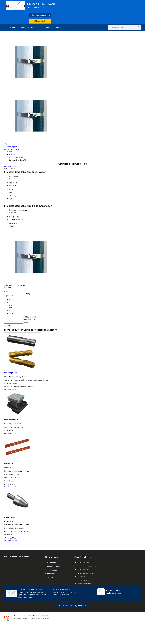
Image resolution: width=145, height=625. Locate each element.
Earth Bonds (81, 577)
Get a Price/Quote (10, 166)
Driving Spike (9, 517)
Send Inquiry (41, 21)
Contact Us (60, 27)
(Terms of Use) (44, 616)
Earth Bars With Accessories (86, 580)
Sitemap (50, 577)
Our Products (45, 27)
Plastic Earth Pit (11, 420)
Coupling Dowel (11, 372)
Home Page (11, 27)
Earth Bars (8, 463)
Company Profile (28, 27)
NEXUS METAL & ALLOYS (41, 5)
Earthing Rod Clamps (84, 570)
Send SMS (82, 605)
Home (11, 152)
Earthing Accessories (16, 157)
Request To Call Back (11, 149)
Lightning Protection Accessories (88, 566)
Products (12, 154)
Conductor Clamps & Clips (85, 573)
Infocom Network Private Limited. (39, 618)
